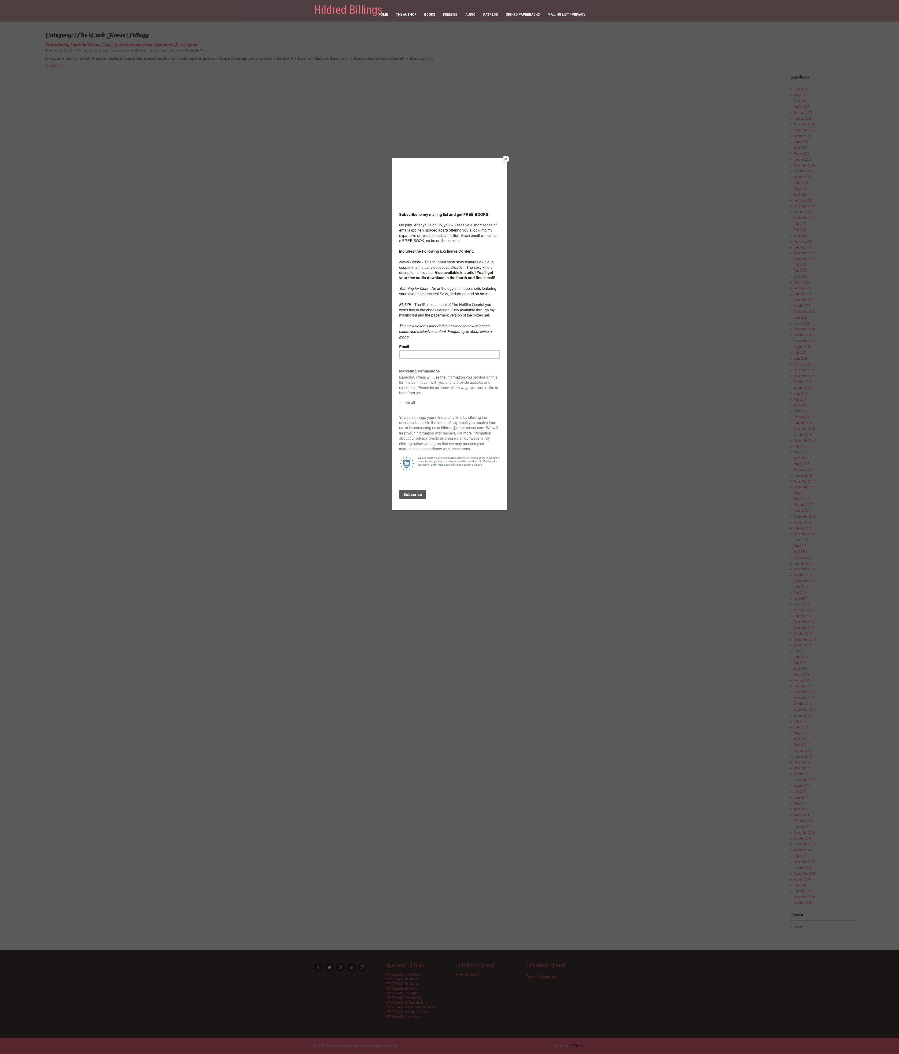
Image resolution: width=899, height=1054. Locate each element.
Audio (470, 14)
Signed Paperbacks (523, 14)
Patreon (490, 14)
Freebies (450, 14)
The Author (406, 14)
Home (383, 14)
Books (429, 14)
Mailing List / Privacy (566, 14)
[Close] (505, 159)
